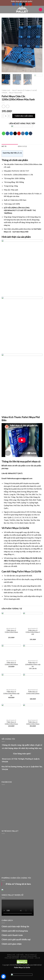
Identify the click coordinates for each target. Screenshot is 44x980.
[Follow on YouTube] (30, 4)
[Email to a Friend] (15, 133)
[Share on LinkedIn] (26, 133)
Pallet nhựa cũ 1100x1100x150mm (11, 631)
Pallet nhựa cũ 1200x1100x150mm (32, 723)
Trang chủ (6, 90)
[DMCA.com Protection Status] (22, 961)
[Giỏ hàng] (40, 9)
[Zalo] (3, 976)
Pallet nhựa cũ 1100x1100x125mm (11, 723)
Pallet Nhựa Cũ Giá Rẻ (29, 571)
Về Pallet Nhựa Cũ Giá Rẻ (15, 528)
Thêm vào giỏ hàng (23, 116)
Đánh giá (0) (22, 146)
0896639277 (12, 210)
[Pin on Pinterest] (19, 133)
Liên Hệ (37, 958)
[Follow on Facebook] (13, 4)
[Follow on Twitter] (20, 4)
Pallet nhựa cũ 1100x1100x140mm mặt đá (11, 693)
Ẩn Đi (19, 153)
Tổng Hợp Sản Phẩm (11, 958)
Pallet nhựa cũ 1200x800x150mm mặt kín (32, 664)
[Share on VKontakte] (23, 133)
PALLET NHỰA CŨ (31, 954)
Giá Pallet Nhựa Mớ (20, 232)
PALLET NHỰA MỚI (15, 93)
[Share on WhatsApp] (3, 133)
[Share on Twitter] (11, 133)
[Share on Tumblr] (30, 133)
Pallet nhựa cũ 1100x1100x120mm (32, 692)
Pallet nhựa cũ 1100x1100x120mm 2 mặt (33, 632)
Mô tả (4, 146)
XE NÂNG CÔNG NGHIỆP (29, 956)
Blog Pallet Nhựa (27, 958)
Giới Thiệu (20, 954)
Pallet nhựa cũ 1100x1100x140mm (11, 663)
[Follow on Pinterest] (27, 4)
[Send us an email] (23, 4)
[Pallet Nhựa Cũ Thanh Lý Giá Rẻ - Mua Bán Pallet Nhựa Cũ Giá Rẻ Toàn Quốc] (22, 9)
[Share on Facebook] (7, 133)
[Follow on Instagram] (16, 4)
